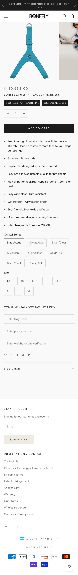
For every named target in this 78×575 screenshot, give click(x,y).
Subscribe (19, 439)
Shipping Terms (13, 474)
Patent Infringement (16, 481)
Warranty (9, 494)
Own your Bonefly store (19, 514)
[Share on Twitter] (23, 354)
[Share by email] (34, 354)
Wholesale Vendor (15, 507)
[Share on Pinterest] (28, 354)
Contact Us (11, 461)
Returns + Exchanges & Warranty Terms (28, 468)
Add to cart (39, 128)
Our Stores (11, 501)
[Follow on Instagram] (16, 526)
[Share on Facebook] (17, 354)
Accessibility (12, 488)
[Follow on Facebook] (6, 526)
